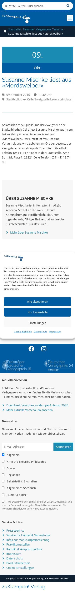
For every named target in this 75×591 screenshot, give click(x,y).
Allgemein (13, 455)
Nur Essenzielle (38, 312)
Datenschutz (40, 331)
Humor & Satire (16, 495)
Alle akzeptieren (37, 301)
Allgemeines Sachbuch (21, 488)
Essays (10, 468)
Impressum (55, 331)
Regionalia (13, 475)
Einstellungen (37, 323)
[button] (70, 18)
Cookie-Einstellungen (20, 568)
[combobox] (33, 6)
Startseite (14, 29)
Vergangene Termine (49, 29)
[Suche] (69, 6)
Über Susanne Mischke (29, 198)
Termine (28, 29)
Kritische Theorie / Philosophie (26, 461)
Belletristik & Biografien (21, 481)
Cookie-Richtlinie (23, 331)
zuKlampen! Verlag (23, 586)
